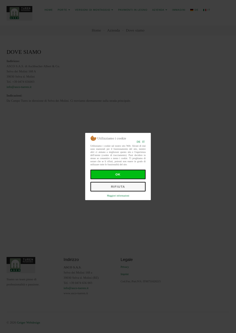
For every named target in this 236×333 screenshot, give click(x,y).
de (138, 141)
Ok (118, 174)
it (143, 141)
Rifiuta (118, 186)
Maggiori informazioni (118, 195)
